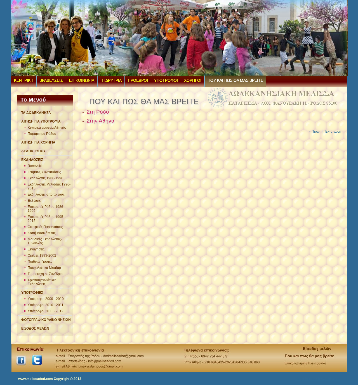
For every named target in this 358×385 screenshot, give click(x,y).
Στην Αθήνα (100, 121)
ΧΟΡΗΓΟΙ (192, 80)
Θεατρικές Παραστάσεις (45, 227)
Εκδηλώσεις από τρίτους (46, 194)
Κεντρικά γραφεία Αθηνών (47, 128)
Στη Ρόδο (97, 112)
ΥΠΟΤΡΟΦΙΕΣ (32, 293)
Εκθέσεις (34, 201)
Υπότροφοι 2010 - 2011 (45, 305)
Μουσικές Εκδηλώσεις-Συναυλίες (45, 241)
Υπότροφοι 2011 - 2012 (45, 311)
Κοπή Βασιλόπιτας (42, 233)
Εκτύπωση (333, 131)
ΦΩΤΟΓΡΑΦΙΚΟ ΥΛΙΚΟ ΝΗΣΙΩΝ (46, 320)
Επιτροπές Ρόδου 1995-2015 (46, 219)
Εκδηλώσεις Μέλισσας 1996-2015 (49, 186)
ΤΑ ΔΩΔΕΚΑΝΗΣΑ (36, 113)
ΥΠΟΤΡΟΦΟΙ (166, 80)
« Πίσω (314, 131)
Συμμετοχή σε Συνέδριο (45, 274)
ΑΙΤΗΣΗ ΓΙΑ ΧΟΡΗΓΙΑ (38, 142)
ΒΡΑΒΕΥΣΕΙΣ (51, 80)
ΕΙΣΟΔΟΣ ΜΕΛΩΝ (35, 328)
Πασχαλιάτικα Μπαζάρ (44, 268)
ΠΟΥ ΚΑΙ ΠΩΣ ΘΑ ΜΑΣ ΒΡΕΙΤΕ (235, 80)
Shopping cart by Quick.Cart (317, 379)
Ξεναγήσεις (36, 249)
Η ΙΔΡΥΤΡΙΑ (111, 80)
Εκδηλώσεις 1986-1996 (45, 178)
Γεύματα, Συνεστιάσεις (44, 172)
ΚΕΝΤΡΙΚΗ (23, 80)
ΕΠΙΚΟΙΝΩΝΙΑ (81, 80)
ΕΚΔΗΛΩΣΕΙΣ (32, 160)
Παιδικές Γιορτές (40, 262)
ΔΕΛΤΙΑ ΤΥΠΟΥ (33, 151)
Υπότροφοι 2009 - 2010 (46, 299)
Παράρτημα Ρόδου (42, 134)
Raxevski (35, 166)
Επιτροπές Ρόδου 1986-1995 (46, 209)
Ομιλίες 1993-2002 (42, 255)
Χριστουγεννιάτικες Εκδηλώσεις (42, 282)
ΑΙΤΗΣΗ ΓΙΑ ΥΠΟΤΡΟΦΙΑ (41, 121)
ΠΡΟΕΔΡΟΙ (138, 80)
